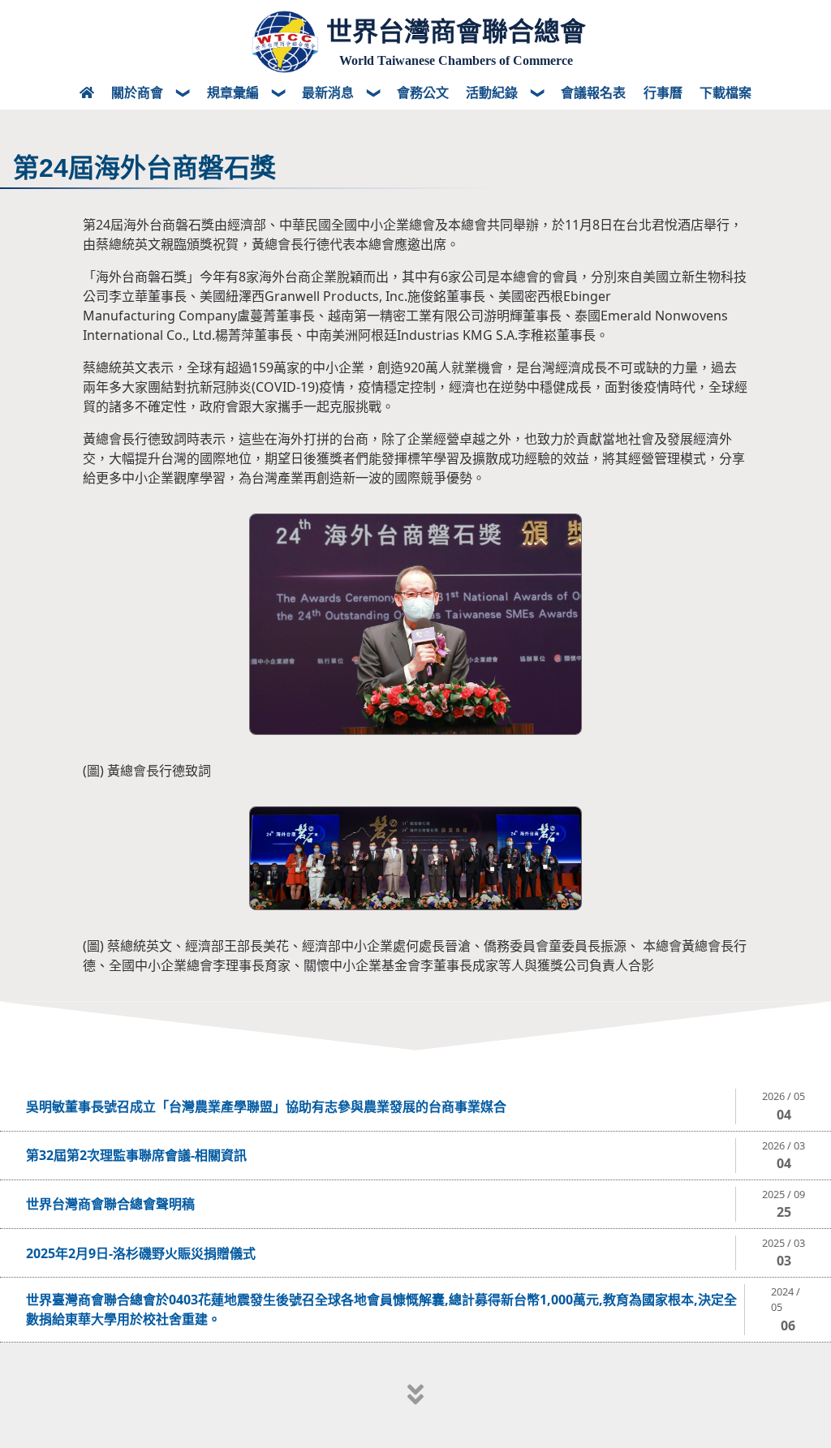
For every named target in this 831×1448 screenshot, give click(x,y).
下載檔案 (725, 92)
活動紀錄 (493, 92)
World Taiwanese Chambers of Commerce (456, 60)
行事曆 (663, 92)
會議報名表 (593, 92)
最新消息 (329, 92)
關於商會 (138, 92)
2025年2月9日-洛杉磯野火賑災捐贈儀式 (141, 1253)
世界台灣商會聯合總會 (456, 31)
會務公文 (423, 92)
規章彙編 (234, 92)
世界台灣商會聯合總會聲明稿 (110, 1204)
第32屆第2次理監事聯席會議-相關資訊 (136, 1155)
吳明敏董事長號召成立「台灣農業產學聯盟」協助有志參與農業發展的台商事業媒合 (266, 1106)
